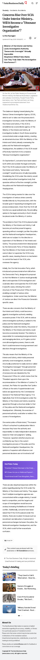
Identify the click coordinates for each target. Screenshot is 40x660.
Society (6, 10)
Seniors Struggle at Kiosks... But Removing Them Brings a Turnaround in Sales (26, 587)
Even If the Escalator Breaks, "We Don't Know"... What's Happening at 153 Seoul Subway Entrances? (27, 598)
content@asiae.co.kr (20, 644)
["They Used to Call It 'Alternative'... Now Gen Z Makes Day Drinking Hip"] (9, 580)
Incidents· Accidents (18, 10)
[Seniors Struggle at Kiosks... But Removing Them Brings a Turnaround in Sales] (9, 591)
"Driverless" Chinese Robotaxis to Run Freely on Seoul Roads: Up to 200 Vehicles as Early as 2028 (20, 468)
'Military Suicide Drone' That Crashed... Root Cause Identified (26, 609)
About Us (6, 622)
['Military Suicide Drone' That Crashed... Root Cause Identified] (9, 613)
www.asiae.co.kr (8, 653)
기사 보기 (7, 540)
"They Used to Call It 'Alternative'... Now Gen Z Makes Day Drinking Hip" (26, 576)
